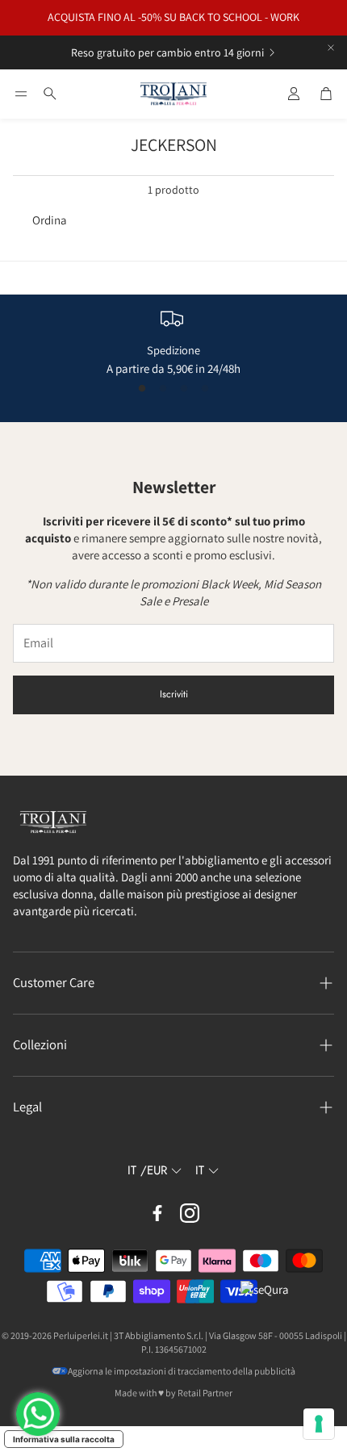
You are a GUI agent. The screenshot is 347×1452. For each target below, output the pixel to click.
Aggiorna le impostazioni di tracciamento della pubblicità (181, 1371)
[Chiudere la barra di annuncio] (331, 48)
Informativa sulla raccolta (64, 1439)
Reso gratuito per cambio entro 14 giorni (167, 52)
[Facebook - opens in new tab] (157, 1213)
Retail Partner (205, 1393)
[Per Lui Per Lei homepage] (173, 94)
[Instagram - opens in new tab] (189, 1213)
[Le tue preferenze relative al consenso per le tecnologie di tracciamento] (318, 1423)
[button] (21, 93)
